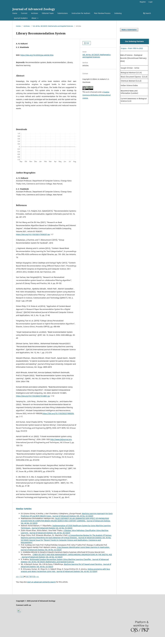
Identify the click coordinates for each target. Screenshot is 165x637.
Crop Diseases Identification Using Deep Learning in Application (83, 547)
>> (38, 576)
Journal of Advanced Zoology (33, 9)
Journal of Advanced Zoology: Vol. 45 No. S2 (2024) (73, 516)
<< (17, 576)
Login (150, 2)
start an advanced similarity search (41, 582)
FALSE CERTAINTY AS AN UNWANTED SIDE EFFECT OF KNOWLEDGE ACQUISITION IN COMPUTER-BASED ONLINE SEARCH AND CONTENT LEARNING (65, 519)
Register (143, 2)
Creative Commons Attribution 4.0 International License (96, 95)
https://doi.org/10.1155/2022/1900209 (58, 413)
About (34, 18)
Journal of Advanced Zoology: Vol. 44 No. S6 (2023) (50, 533)
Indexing (118, 13)
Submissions (62, 13)
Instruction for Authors (81, 13)
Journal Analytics (21, 18)
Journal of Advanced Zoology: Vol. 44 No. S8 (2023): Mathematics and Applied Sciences (65, 560)
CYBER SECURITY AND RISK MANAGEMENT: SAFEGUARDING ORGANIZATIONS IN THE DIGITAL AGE (72, 554)
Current (24, 13)
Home (14, 13)
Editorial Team (48, 13)
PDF (87, 43)
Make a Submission (129, 30)
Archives (34, 13)
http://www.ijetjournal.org (61, 439)
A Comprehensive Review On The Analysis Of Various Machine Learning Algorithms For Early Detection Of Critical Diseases (66, 536)
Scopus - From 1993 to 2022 (131, 48)
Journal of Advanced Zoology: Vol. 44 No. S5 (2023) (52, 528)
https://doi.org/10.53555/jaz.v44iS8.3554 (36, 55)
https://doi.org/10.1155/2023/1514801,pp (33, 396)
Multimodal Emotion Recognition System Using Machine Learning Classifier (60, 559)
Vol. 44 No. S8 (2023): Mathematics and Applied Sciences (53, 26)
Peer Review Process (102, 13)
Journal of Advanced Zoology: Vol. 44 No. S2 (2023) (41, 550)
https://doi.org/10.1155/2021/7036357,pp (33, 234)
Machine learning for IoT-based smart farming (83, 564)
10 (34, 576)
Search (148, 13)
